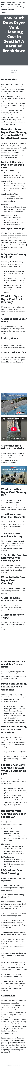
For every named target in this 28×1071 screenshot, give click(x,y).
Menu (4, 12)
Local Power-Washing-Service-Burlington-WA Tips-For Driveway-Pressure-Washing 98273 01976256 (13, 5)
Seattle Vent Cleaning (9, 543)
